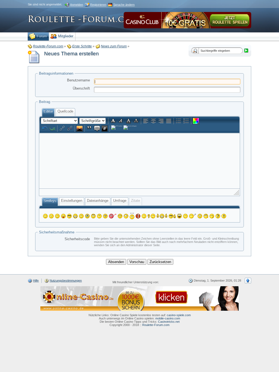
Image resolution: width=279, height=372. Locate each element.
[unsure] (105, 216)
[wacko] (200, 216)
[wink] (57, 216)
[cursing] (138, 216)
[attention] (224, 216)
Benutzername (78, 80)
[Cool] (69, 216)
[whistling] (206, 216)
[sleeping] (192, 216)
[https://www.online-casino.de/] (139, 298)
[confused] (132, 216)
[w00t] (179, 216)
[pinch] (185, 216)
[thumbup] (172, 216)
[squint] (81, 216)
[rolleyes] (93, 216)
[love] (112, 216)
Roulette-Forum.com (155, 325)
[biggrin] (75, 216)
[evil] (212, 216)
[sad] (51, 216)
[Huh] (99, 216)
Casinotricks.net (169, 321)
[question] (218, 216)
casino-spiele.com (179, 315)
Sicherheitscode (77, 239)
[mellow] (144, 216)
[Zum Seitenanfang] (248, 280)
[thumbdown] (151, 216)
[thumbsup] (162, 216)
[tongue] (63, 216)
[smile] (45, 216)
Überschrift (81, 88)
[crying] (87, 216)
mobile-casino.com (167, 318)
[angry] (120, 216)
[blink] (126, 216)
